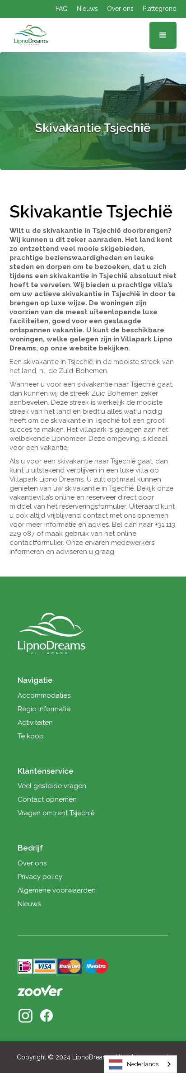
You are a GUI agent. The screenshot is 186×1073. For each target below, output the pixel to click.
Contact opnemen (47, 799)
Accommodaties (44, 695)
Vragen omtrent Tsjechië (56, 813)
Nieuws (87, 8)
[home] (28, 35)
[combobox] (140, 1064)
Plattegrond (160, 8)
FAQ (62, 8)
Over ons (120, 8)
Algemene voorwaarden (57, 890)
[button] (163, 35)
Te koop (31, 736)
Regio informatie (44, 709)
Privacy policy (40, 877)
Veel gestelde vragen (52, 786)
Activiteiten (35, 722)
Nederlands (142, 1064)
